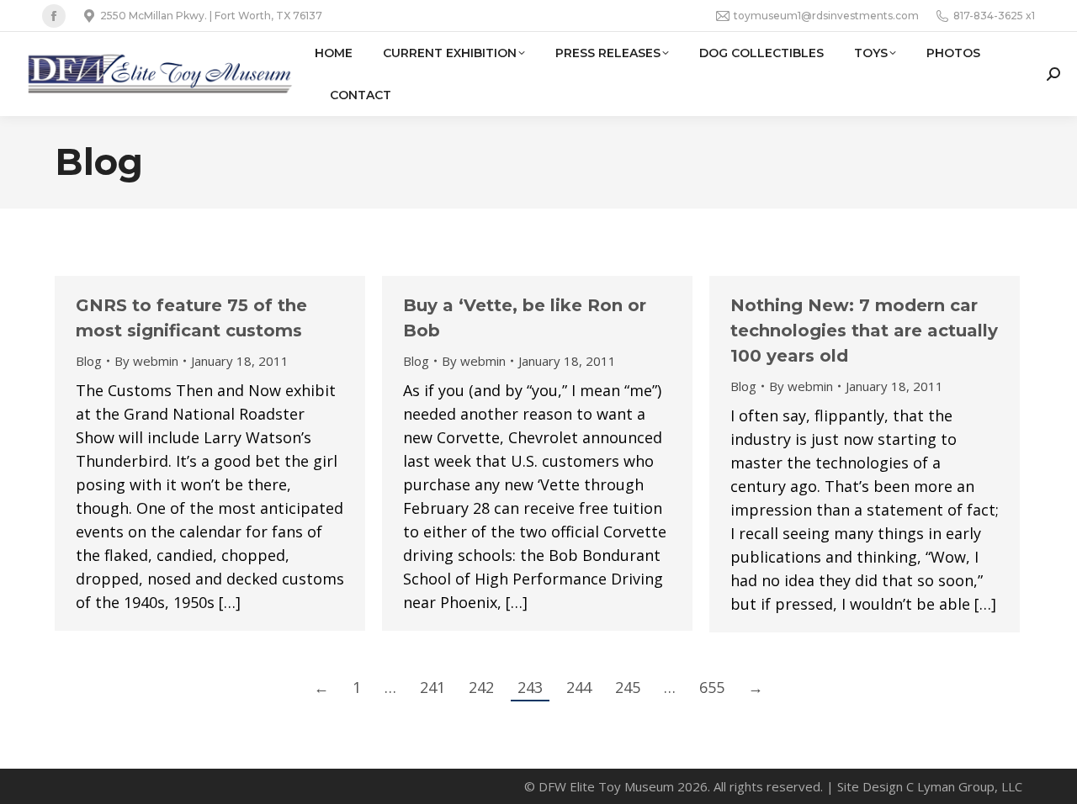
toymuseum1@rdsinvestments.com (826, 15)
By (146, 360)
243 (530, 687)
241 (432, 687)
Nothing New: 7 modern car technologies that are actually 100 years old (864, 330)
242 (481, 687)
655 (711, 687)
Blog (89, 360)
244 (579, 687)
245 (627, 687)
